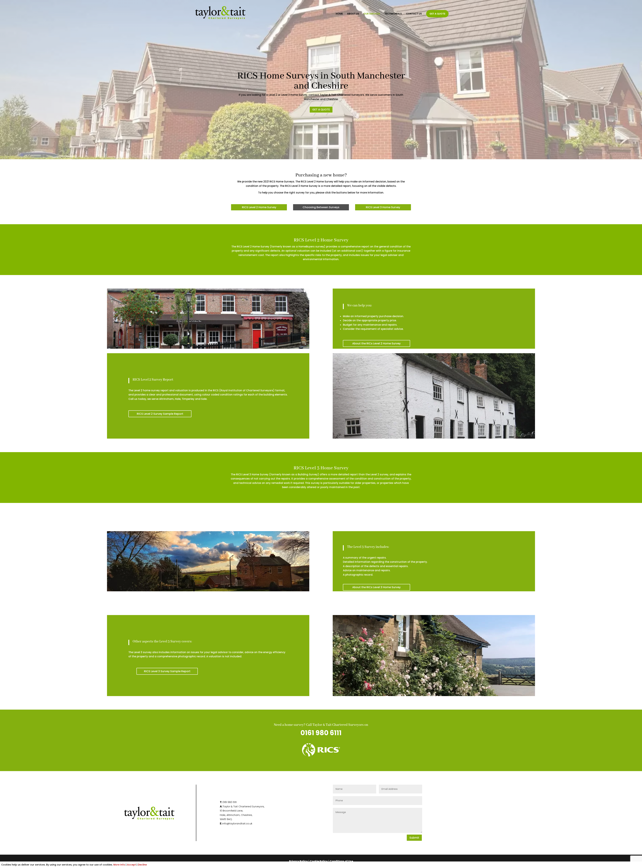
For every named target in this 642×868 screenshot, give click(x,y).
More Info (119, 864)
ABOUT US (353, 14)
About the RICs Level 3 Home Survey (376, 587)
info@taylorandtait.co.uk (237, 823)
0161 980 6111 (321, 733)
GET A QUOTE (437, 14)
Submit (414, 838)
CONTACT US (414, 14)
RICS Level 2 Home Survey (259, 207)
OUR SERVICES (371, 14)
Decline (142, 864)
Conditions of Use (341, 861)
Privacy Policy (298, 861)
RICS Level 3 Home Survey (383, 207)
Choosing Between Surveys (321, 207)
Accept (131, 864)
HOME (339, 14)
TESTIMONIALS (393, 14)
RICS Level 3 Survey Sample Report (167, 671)
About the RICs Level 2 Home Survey (376, 343)
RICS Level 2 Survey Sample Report (160, 414)
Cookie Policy (319, 861)
